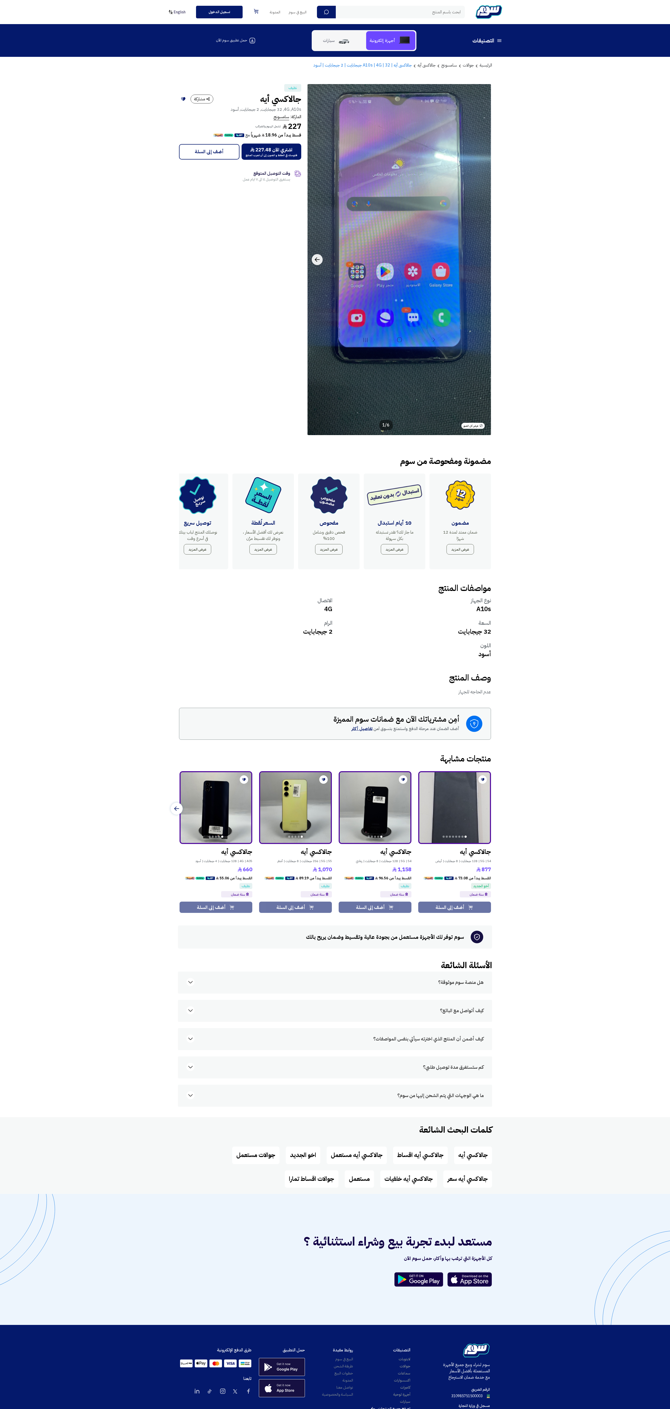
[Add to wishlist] (183, 99)
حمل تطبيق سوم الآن (231, 40)
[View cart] (256, 11)
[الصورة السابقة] (481, 259)
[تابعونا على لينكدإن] (197, 1391)
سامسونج (281, 117)
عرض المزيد (460, 549)
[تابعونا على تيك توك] (209, 1391)
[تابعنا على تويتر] (235, 1391)
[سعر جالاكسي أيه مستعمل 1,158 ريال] (375, 807)
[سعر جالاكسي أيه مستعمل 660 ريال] (216, 807)
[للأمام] (177, 809)
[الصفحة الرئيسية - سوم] (488, 12)
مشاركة (199, 99)
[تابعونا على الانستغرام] (223, 1391)
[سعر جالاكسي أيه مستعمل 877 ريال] (454, 807)
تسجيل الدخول (219, 11)
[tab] (390, 40)
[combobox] (391, 12)
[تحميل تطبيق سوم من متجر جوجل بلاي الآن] (421, 1279)
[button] (326, 12)
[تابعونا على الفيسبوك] (248, 1391)
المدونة (275, 12)
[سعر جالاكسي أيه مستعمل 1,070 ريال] (295, 807)
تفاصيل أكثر (361, 729)
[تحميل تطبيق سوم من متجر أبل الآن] (470, 1279)
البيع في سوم (297, 12)
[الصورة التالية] (317, 259)
